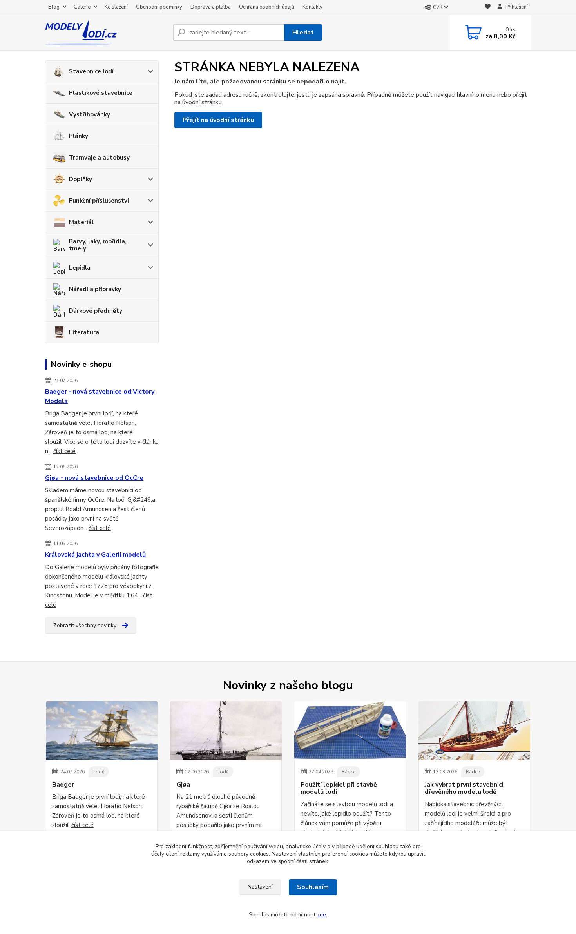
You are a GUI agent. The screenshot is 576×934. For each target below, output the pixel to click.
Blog (54, 7)
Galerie (82, 7)
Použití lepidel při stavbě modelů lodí (339, 788)
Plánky (78, 136)
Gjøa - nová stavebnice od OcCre (94, 477)
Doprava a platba (210, 7)
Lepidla (80, 268)
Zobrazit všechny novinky (84, 625)
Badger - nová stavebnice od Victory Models (99, 396)
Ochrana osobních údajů (266, 7)
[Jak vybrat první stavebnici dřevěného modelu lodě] (474, 730)
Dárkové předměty (95, 311)
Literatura (84, 332)
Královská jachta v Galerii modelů (95, 554)
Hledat (303, 32)
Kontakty (312, 7)
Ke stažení (116, 7)
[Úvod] (106, 32)
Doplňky (80, 179)
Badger (63, 784)
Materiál (81, 222)
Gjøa (183, 784)
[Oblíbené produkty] (488, 7)
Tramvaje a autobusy (99, 157)
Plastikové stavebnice (100, 93)
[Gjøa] (226, 730)
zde (321, 914)
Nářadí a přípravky (95, 289)
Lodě (98, 772)
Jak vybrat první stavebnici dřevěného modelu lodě (464, 788)
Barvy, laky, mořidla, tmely (98, 245)
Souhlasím (313, 887)
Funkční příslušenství (99, 201)
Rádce (348, 772)
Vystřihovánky (89, 114)
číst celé (64, 451)
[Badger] (102, 730)
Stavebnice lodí (91, 71)
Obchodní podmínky (159, 7)
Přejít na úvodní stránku (218, 120)
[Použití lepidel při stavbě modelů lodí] (350, 730)
